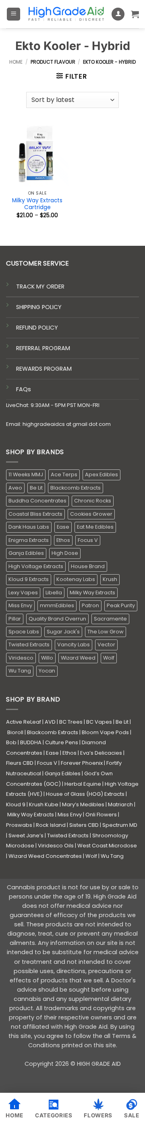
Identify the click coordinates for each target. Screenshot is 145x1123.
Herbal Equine (82, 784)
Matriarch (120, 804)
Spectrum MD (119, 825)
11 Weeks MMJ (25, 474)
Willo (47, 657)
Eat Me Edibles (95, 526)
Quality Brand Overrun (57, 618)
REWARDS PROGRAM (44, 369)
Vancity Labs (73, 644)
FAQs (23, 389)
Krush (110, 579)
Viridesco (20, 657)
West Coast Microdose (107, 845)
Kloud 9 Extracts (28, 579)
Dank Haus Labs (28, 526)
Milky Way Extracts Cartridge (37, 204)
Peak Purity (121, 605)
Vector (106, 644)
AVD (50, 722)
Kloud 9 (15, 804)
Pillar (14, 618)
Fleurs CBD (19, 763)
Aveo (15, 487)
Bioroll (15, 732)
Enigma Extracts (28, 540)
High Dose (65, 553)
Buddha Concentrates (37, 500)
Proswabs (19, 825)
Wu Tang (19, 670)
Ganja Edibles (26, 553)
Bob (11, 742)
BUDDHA (30, 742)
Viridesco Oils (56, 845)
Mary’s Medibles (83, 804)
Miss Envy (20, 605)
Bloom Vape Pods (105, 732)
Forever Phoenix (82, 763)
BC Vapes (99, 722)
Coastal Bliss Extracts (35, 514)
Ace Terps (64, 474)
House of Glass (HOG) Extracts (85, 794)
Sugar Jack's (63, 631)
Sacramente (110, 618)
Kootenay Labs (75, 579)
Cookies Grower (91, 514)
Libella (54, 592)
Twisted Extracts (29, 644)
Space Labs (23, 631)
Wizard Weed (78, 657)
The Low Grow (105, 631)
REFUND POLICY (37, 328)
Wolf (108, 657)
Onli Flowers (101, 814)
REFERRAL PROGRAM (43, 348)
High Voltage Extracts (35, 566)
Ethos (63, 540)
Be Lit (36, 487)
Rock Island (51, 825)
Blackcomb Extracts (75, 487)
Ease (63, 526)
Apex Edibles (101, 474)
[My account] (118, 14)
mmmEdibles (57, 605)
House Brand (88, 566)
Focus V (88, 540)
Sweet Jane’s (26, 835)
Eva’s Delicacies (101, 753)
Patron (90, 605)
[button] (13, 14)
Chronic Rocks (92, 500)
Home (16, 61)
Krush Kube (43, 804)
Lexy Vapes (23, 592)
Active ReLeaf (23, 722)
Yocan (47, 670)
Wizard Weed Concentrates (45, 856)
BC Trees (71, 722)
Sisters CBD (84, 825)
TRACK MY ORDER (40, 286)
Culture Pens (61, 742)
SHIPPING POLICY (39, 307)
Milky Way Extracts (92, 592)
